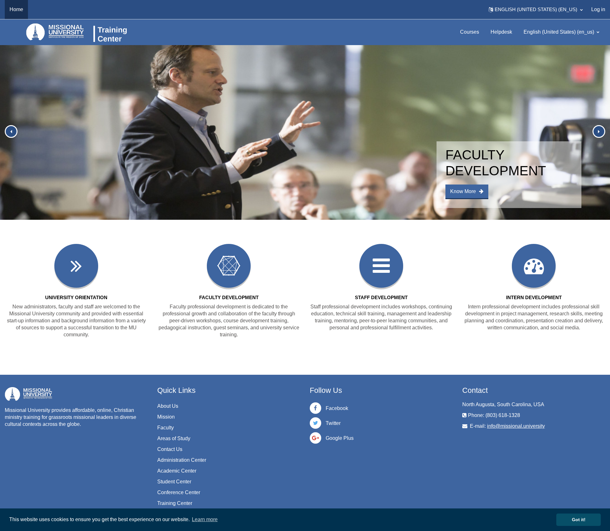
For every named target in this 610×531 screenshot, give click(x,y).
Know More (463, 191)
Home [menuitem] (16, 9)
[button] (536, 9)
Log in (598, 9)
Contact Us (169, 449)
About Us (167, 406)
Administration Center (181, 460)
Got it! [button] (579, 519)
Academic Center (176, 471)
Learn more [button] (205, 519)
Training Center (174, 503)
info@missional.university (516, 426)
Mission (166, 417)
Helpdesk (501, 32)
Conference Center (178, 492)
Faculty (165, 427)
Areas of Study (173, 438)
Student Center (174, 481)
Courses (469, 32)
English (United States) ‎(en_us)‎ (559, 32)
